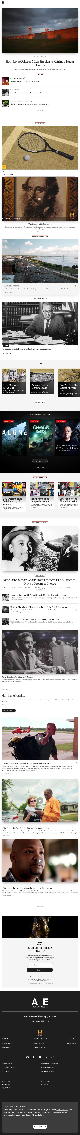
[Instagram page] (46, 1057)
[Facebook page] (27, 1057)
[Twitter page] (34, 1057)
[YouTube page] (40, 1057)
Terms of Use (62, 1109)
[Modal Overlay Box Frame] (40, 952)
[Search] (74, 3)
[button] (4, 280)
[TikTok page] (52, 1057)
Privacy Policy (37, 1115)
